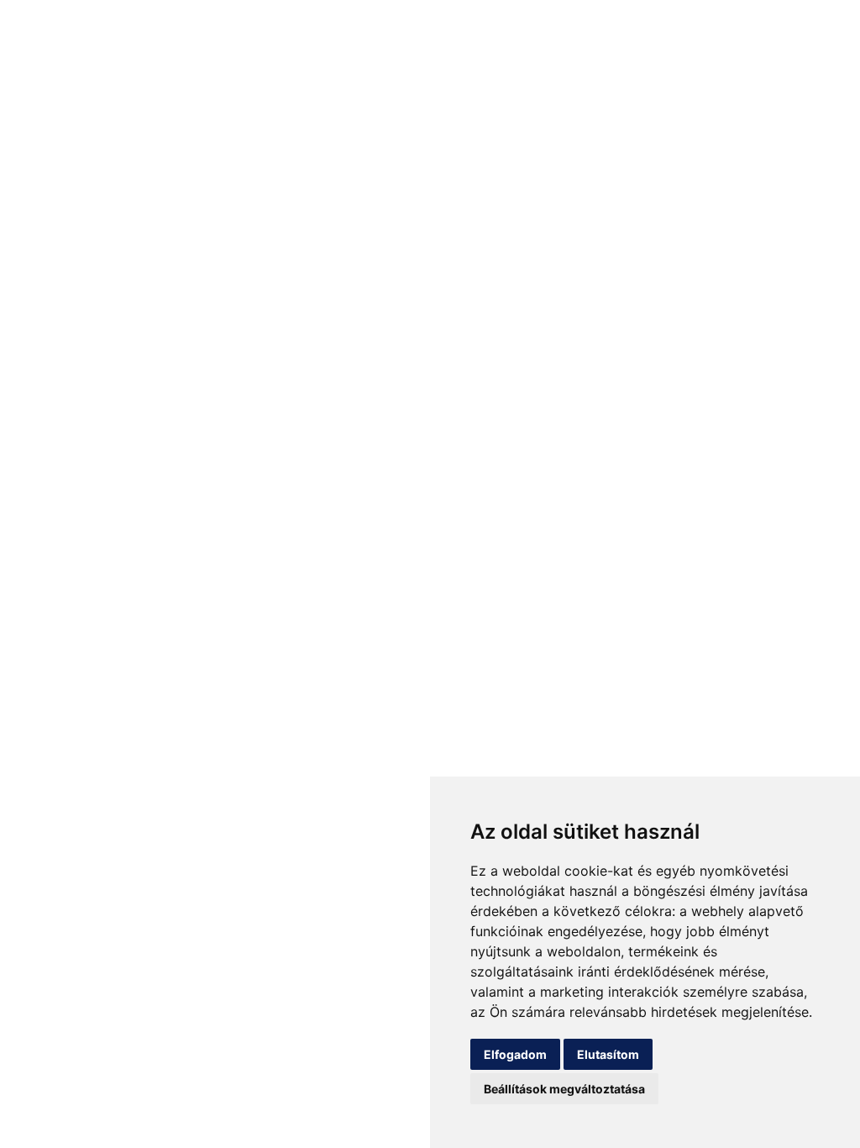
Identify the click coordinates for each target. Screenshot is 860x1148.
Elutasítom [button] (608, 1054)
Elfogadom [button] (515, 1054)
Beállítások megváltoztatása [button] (564, 1089)
